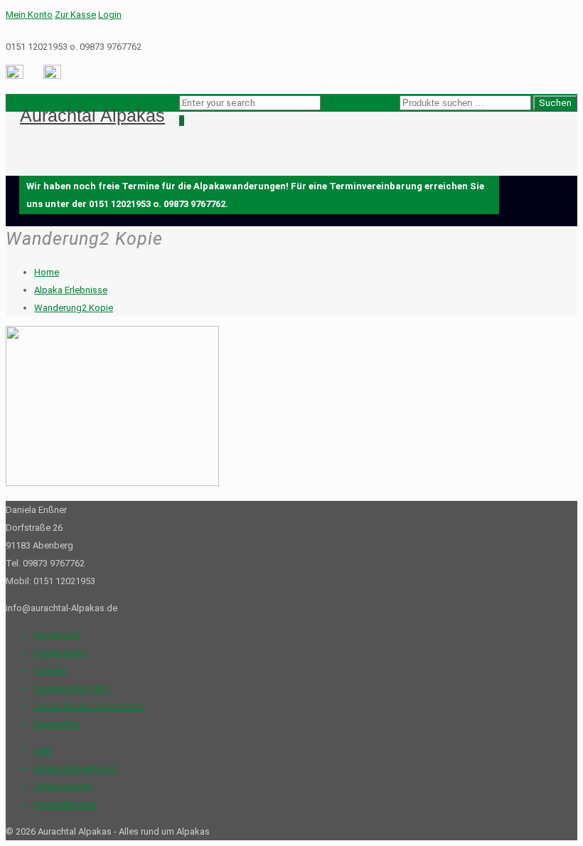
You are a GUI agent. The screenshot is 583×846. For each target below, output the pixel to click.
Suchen (555, 102)
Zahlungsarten (63, 786)
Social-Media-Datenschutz (89, 706)
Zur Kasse (75, 14)
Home (46, 272)
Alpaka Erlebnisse (70, 290)
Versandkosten (65, 804)
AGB (43, 751)
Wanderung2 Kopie (73, 307)
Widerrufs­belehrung (75, 768)
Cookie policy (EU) (72, 688)
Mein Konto (29, 14)
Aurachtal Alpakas (92, 115)
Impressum (57, 635)
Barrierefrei (56, 724)
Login (110, 14)
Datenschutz (60, 652)
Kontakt (50, 670)
